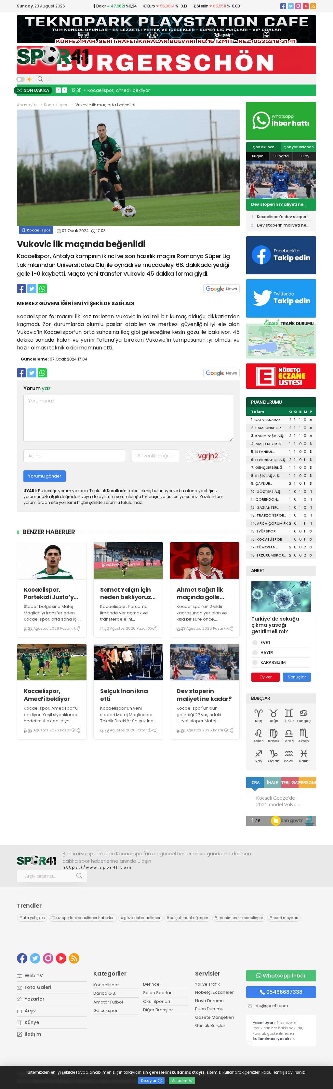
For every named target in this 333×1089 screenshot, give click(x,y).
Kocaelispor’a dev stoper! (279, 204)
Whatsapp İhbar (284, 975)
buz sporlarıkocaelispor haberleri (82, 917)
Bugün (257, 156)
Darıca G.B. (104, 993)
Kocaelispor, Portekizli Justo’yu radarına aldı (50, 593)
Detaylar (149, 1080)
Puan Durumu (209, 1009)
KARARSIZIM (273, 662)
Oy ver (266, 677)
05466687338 (284, 992)
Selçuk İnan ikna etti (124, 694)
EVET (265, 642)
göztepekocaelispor (140, 917)
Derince (151, 984)
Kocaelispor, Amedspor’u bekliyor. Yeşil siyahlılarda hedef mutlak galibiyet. (51, 714)
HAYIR (266, 652)
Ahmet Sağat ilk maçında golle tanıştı (200, 593)
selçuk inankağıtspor (187, 917)
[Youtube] (306, 6)
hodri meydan (283, 917)
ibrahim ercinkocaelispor (238, 917)
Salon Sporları (158, 993)
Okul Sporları (156, 1001)
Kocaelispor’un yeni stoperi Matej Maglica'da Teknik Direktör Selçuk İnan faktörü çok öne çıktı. (128, 717)
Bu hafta (281, 156)
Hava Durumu (209, 1001)
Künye (31, 1022)
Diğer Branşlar (158, 1010)
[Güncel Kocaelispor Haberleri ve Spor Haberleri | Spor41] (52, 55)
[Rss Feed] (313, 6)
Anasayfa (27, 105)
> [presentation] (65, 90)
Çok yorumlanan (298, 147)
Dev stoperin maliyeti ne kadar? (204, 694)
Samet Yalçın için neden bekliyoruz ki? (125, 593)
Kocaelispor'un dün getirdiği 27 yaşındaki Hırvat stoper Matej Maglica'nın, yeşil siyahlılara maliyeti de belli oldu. (204, 724)
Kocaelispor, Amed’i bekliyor (47, 694)
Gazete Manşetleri (214, 1017)
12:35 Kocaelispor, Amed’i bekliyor (111, 90)
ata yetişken (32, 917)
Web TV (33, 975)
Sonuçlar (297, 677)
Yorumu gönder (44, 476)
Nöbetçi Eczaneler (214, 992)
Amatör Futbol (108, 1002)
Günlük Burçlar (210, 1025)
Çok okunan (263, 147)
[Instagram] (298, 6)
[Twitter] (291, 6)
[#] (36, 860)
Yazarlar (34, 999)
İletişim (32, 1034)
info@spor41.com (271, 1005)
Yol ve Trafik (207, 984)
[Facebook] (283, 6)
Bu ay (304, 156)
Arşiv (29, 1010)
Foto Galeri (37, 987)
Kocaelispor (55, 105)
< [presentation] (58, 90)
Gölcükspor (105, 1010)
